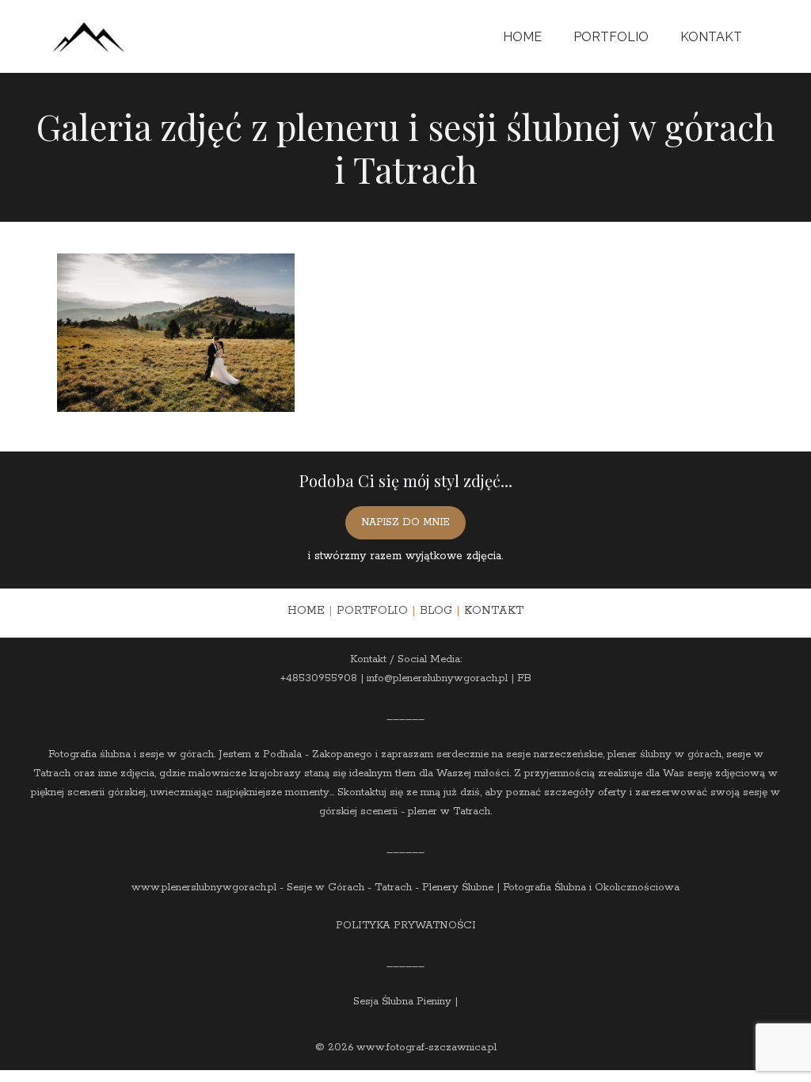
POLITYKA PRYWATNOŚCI (406, 925)
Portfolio (611, 36)
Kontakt (711, 36)
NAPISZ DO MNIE (405, 522)
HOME (306, 611)
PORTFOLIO (372, 611)
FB (524, 678)
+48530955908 (318, 678)
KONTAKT (494, 611)
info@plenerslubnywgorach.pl (437, 678)
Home (522, 36)
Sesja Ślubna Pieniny (402, 1001)
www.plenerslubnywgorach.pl (203, 887)
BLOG (436, 611)
